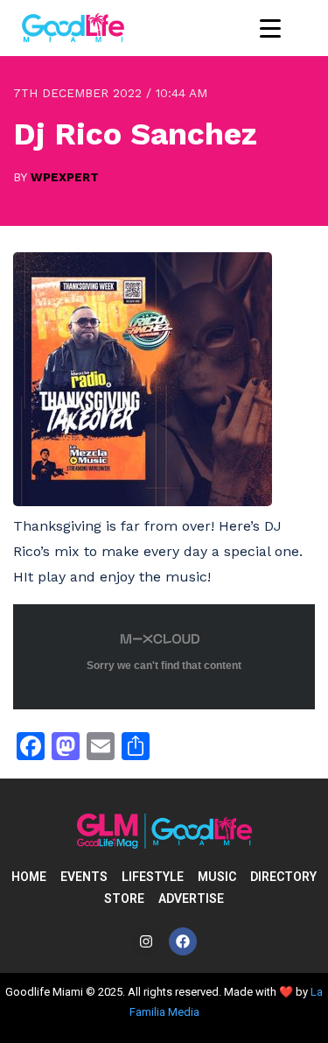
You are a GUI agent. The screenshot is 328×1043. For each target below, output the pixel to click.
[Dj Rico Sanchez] (142, 501)
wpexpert (65, 177)
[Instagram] (146, 941)
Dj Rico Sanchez (135, 134)
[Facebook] (183, 941)
